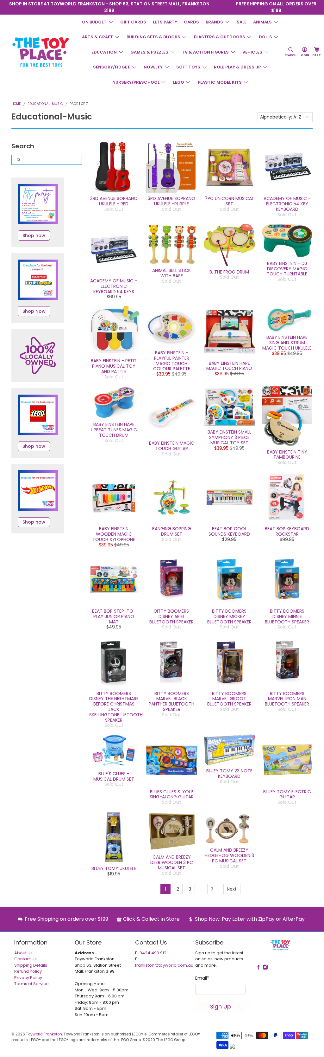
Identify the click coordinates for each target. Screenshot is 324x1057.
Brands (214, 22)
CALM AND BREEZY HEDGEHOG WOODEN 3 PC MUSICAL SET (229, 855)
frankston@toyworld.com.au (164, 965)
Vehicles (252, 52)
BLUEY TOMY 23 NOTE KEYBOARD (229, 773)
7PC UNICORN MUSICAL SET (229, 201)
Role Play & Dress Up (237, 67)
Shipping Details (30, 965)
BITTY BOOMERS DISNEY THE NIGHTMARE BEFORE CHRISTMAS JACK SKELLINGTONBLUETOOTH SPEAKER (116, 706)
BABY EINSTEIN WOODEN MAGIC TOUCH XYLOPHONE (113, 534)
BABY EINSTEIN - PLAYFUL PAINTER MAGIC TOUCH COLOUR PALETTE (171, 361)
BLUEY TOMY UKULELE (113, 868)
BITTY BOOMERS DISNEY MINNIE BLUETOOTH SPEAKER (287, 616)
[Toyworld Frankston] (41, 52)
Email (202, 978)
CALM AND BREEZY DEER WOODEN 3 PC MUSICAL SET (171, 862)
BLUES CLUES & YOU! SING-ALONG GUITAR (172, 794)
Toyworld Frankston (44, 1034)
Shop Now (34, 311)
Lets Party (165, 22)
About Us (23, 953)
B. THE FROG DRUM (229, 272)
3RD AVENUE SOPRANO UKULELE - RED (114, 201)
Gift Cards (133, 22)
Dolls (265, 37)
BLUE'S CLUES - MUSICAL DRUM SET (113, 776)
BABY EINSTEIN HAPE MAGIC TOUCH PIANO (229, 366)
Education (104, 52)
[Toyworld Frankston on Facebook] (216, 4)
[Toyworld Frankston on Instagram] (216, 10)
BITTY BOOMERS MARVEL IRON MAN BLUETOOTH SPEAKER (287, 698)
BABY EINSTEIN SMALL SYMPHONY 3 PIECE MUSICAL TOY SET (229, 437)
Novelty (153, 67)
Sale (241, 22)
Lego (178, 82)
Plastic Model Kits (220, 82)
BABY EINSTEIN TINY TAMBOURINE (287, 455)
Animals (262, 22)
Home (16, 104)
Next (232, 889)
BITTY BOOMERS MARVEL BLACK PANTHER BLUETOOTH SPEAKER (171, 701)
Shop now (33, 235)
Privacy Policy (28, 978)
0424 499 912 (153, 953)
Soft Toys (188, 67)
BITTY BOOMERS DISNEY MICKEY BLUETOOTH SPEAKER (229, 616)
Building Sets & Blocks (153, 37)
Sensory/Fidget (111, 67)
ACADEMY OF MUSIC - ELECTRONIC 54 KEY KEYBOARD (287, 203)
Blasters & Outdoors (219, 37)
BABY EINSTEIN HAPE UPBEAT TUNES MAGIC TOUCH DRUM (114, 429)
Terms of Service (31, 984)
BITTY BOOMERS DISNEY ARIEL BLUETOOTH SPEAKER (171, 616)
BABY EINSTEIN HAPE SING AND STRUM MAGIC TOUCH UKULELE (287, 342)
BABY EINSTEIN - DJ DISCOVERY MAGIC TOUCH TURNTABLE (287, 268)
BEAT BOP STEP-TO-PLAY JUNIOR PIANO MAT (114, 616)
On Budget (94, 22)
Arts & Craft (97, 37)
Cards (191, 22)
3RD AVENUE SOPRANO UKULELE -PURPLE (171, 201)
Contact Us (25, 959)
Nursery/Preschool (135, 82)
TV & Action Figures (205, 52)
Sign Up (220, 1006)
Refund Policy (28, 971)
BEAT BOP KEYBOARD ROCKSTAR (287, 531)
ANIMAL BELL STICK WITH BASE (171, 273)
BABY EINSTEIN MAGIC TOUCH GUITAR (171, 446)
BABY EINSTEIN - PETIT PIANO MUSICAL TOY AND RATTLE (114, 366)
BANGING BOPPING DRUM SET (171, 531)
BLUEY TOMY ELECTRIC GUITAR (287, 794)
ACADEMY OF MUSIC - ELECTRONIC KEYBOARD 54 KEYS (113, 286)
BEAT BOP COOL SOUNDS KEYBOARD (229, 531)
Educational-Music (45, 104)
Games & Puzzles (149, 52)
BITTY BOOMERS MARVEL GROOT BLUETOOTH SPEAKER (229, 698)
